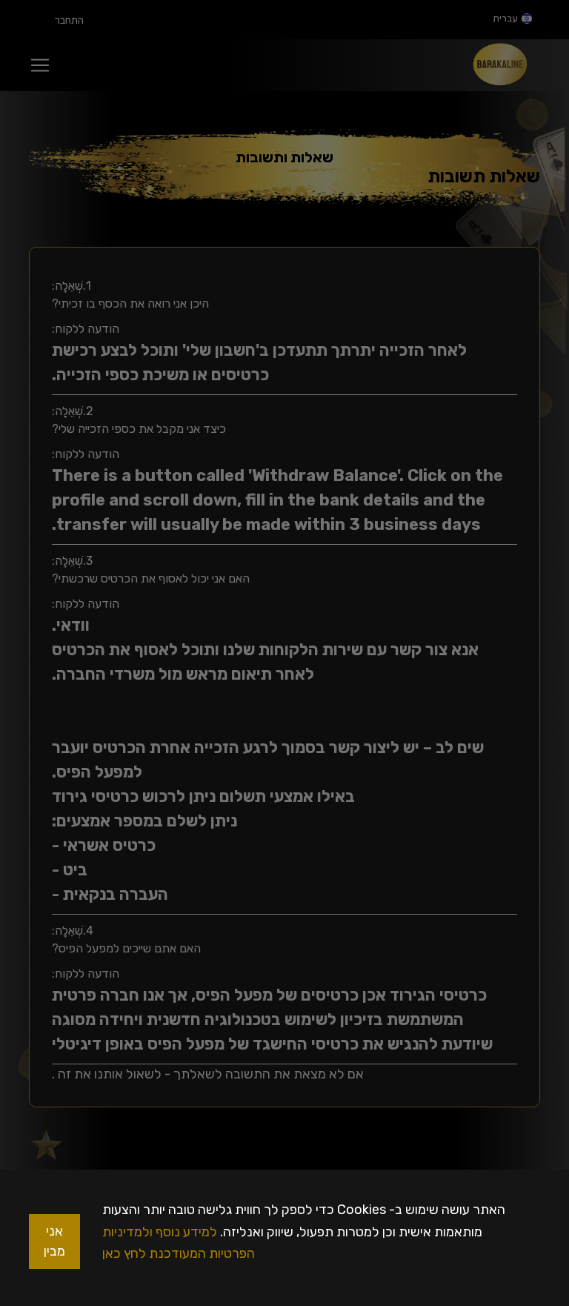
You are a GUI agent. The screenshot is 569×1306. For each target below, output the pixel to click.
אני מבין (54, 1241)
